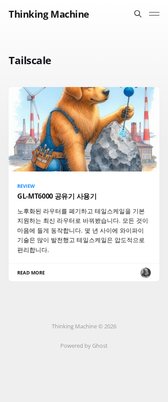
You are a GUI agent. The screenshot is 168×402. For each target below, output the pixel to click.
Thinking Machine (49, 14)
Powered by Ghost (84, 345)
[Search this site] (137, 13)
